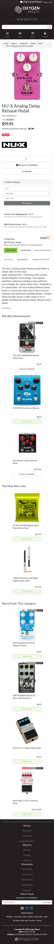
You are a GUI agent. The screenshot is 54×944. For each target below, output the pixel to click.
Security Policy (27, 885)
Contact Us (27, 860)
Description (8, 259)
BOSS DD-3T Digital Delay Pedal (27, 748)
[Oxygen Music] (27, 9)
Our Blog (27, 855)
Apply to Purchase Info (43, 250)
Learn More (26, 250)
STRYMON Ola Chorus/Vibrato (26, 408)
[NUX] (27, 144)
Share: (5, 120)
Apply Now (10, 250)
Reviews (36, 259)
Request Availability (28, 165)
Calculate (28, 203)
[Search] (49, 27)
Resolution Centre (27, 841)
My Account (27, 831)
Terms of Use (27, 869)
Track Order (27, 836)
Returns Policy (27, 880)
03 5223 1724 (28, 939)
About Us (27, 850)
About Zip (27, 890)
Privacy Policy (27, 874)
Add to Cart (27, 421)
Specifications (22, 259)
